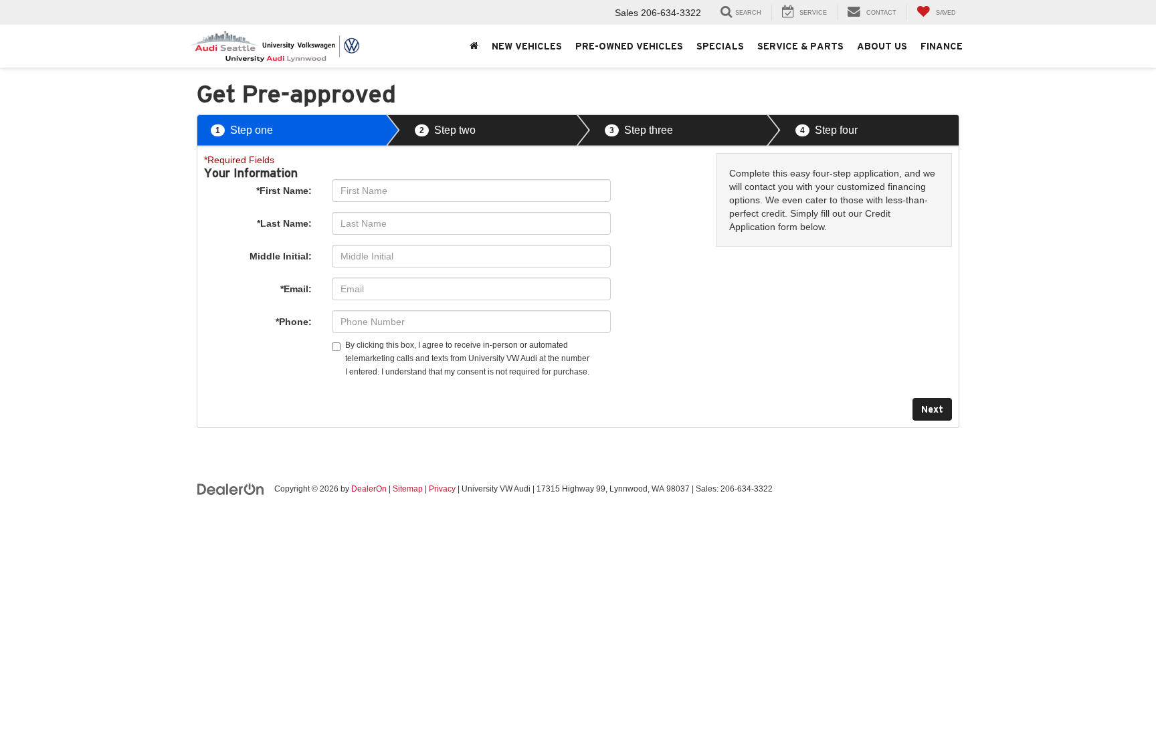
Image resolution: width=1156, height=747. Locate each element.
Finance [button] (942, 46)
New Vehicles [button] (527, 46)
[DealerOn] (231, 488)
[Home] (474, 46)
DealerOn (369, 489)
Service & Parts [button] (800, 46)
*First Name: (284, 190)
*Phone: (294, 321)
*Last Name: (284, 223)
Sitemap (408, 489)
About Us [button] (882, 46)
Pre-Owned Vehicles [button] (629, 46)
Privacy (442, 489)
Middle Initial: (281, 256)
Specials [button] (720, 46)
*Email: (296, 289)
